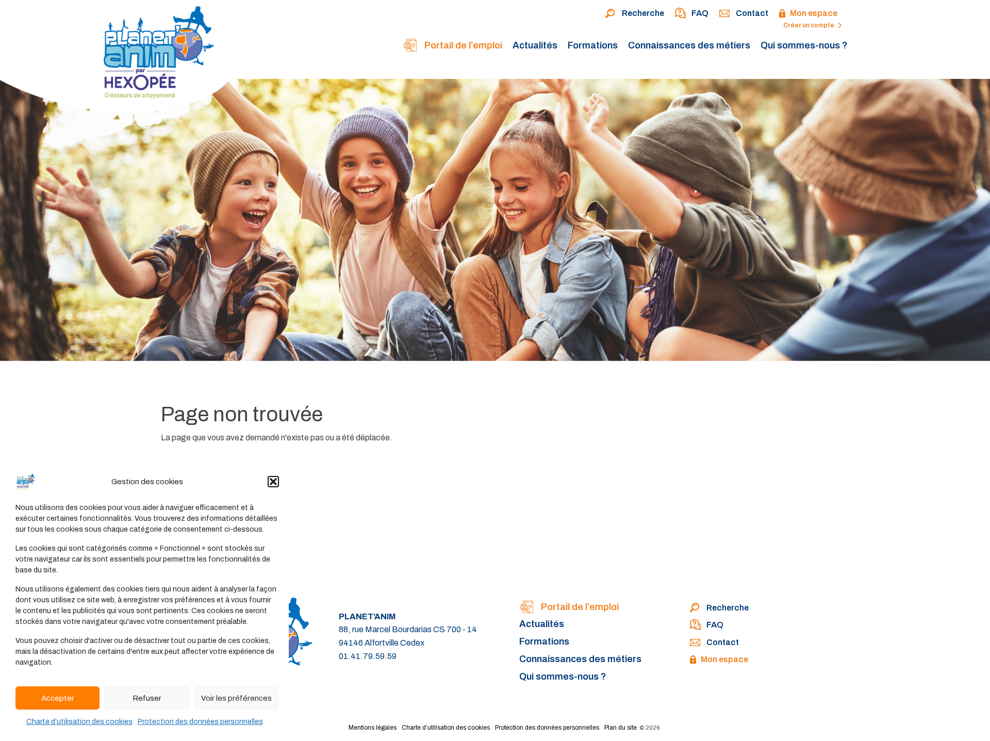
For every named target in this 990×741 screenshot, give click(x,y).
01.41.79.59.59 (368, 656)
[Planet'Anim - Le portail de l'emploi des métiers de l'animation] (120, 58)
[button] (273, 481)
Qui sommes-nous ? (804, 45)
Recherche (643, 13)
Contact (752, 13)
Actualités (535, 45)
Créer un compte (809, 25)
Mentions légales (373, 727)
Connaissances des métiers (689, 45)
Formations (593, 45)
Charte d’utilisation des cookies (79, 722)
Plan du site (620, 727)
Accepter (57, 698)
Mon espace (813, 13)
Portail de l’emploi (462, 45)
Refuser (147, 698)
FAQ (699, 13)
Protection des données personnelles (200, 722)
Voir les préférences (236, 698)
